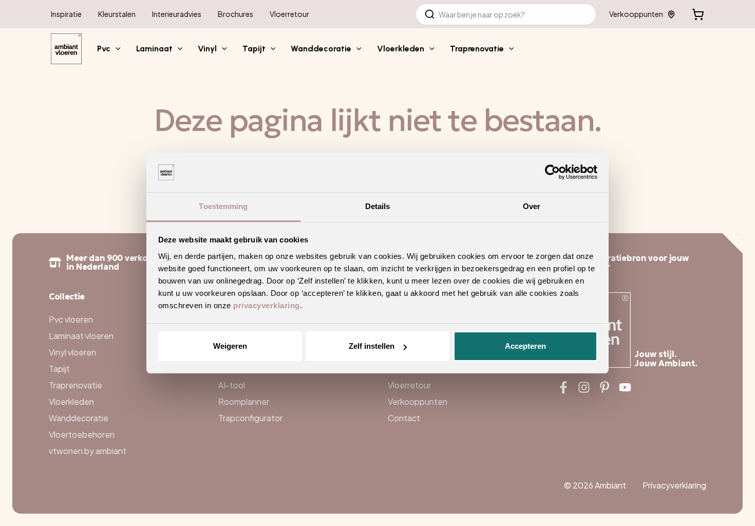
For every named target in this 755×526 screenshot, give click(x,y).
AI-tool (231, 385)
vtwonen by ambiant (87, 450)
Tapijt (59, 368)
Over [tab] (531, 206)
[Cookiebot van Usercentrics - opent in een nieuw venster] (552, 172)
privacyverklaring (266, 305)
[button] (115, 49)
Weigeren (230, 346)
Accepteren (525, 346)
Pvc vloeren (71, 319)
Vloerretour (409, 385)
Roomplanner (243, 401)
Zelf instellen (371, 346)
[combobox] (506, 14)
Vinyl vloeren (72, 352)
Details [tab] (377, 206)
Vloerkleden (71, 401)
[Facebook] (563, 387)
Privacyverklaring (674, 485)
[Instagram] (584, 387)
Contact (404, 417)
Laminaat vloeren (81, 335)
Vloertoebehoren (82, 434)
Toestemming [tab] (223, 206)
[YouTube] (625, 387)
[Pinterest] (604, 387)
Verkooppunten (636, 13)
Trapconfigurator (250, 417)
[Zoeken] (430, 14)
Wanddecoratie (78, 417)
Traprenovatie (75, 385)
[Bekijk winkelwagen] (698, 14)
